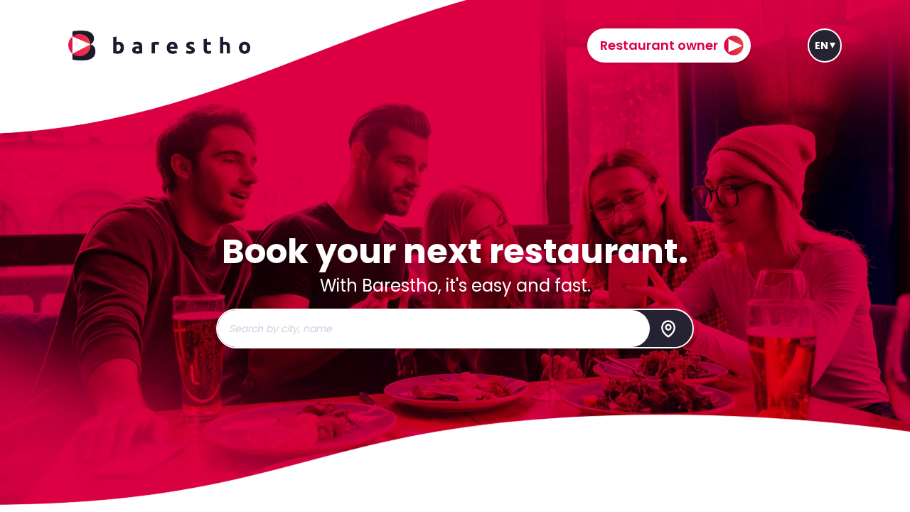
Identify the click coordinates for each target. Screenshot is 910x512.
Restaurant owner (659, 45)
